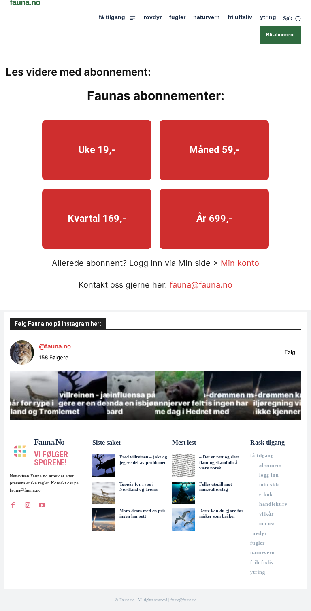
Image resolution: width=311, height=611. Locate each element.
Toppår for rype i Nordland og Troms (138, 487)
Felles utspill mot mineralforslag (215, 487)
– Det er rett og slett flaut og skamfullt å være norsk (219, 462)
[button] (292, 18)
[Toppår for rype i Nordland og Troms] (103, 493)
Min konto (240, 263)
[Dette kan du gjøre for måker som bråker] (183, 519)
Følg (290, 352)
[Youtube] (42, 505)
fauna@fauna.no (201, 285)
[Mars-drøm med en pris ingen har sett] (103, 519)
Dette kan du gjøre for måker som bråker (221, 513)
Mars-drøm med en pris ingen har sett (142, 513)
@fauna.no (55, 346)
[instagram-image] (34, 395)
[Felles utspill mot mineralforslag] (183, 493)
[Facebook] (13, 505)
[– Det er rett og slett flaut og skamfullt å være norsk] (183, 465)
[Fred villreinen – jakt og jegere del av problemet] (103, 465)
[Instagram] (27, 505)
